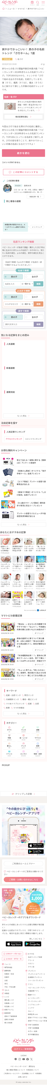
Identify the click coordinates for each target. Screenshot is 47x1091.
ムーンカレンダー (34, 998)
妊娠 (30, 703)
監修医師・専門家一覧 (14, 959)
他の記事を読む (21, 116)
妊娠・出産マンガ (13, 695)
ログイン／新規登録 (23, 1048)
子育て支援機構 (33, 1028)
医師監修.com (33, 1014)
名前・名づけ (10, 96)
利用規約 (38, 1073)
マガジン (31, 963)
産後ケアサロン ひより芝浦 (35, 1021)
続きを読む (23, 153)
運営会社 (32, 1066)
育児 (6, 983)
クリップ (38, 227)
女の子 (35, 276)
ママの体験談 (18, 707)
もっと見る (22, 415)
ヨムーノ (31, 1011)
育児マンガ (28, 695)
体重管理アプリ (33, 991)
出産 (37, 703)
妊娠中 (6, 977)
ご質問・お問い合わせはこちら (23, 879)
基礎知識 (7, 970)
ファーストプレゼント (35, 980)
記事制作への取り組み (14, 954)
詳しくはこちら (35, 938)
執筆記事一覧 (34, 196)
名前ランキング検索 (35, 957)
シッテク (31, 1008)
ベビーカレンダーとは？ (19, 1066)
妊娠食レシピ (9, 1003)
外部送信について (32, 1070)
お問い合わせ (22, 1077)
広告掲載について (28, 1073)
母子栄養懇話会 (33, 1034)
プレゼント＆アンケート (35, 974)
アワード (31, 960)
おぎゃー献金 (32, 1031)
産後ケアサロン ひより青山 (35, 1017)
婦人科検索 (8, 1022)
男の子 (14, 276)
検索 (38, 283)
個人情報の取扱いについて (15, 1070)
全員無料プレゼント (35, 977)
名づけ (20, 59)
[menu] (43, 3)
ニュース (11, 8)
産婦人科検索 (9, 1019)
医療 (8, 707)
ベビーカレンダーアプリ (35, 987)
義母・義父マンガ (29, 699)
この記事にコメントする (25, 172)
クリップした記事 (23, 793)
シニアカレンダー (34, 1004)
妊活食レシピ (9, 1006)
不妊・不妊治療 (9, 987)
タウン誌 (31, 967)
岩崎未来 (27, 185)
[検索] (37, 3)
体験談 (6, 993)
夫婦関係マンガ (12, 699)
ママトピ (21, 8)
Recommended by (30, 610)
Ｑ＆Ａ (7, 990)
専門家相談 (8, 967)
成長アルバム (9, 1009)
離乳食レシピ (9, 1000)
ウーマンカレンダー (35, 1001)
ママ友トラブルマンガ (15, 703)
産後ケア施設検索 (10, 1016)
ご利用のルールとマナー (23, 863)
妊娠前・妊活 (9, 974)
